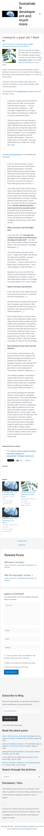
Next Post (22, 545)
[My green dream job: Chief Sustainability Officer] (29, 486)
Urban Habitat (11, 456)
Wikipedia (21, 456)
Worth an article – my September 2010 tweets (9, 520)
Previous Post (22, 541)
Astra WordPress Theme (28, 829)
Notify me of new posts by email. (17, 667)
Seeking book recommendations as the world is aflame (21, 751)
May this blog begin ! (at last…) (18, 575)
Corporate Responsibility (24, 44)
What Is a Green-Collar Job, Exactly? (23, 451)
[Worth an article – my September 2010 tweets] (10, 512)
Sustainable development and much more (27, 13)
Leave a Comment (8, 44)
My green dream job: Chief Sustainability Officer (28, 494)
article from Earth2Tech (13, 154)
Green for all (29, 456)
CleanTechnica (23, 91)
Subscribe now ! (9, 718)
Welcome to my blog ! (14, 562)
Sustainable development (11, 46)
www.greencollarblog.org (15, 453)
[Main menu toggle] (40, 14)
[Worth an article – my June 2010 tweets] (10, 486)
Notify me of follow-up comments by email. (20, 663)
